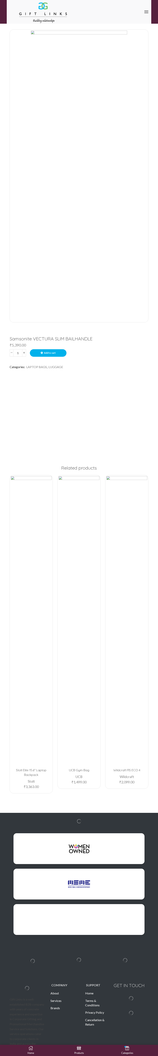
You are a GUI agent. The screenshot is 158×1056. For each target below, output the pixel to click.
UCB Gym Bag (79, 770)
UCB (79, 777)
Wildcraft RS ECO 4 (126, 770)
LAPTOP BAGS (36, 367)
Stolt (31, 781)
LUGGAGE (55, 367)
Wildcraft (127, 777)
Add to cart (50, 352)
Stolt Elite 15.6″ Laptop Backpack (31, 772)
